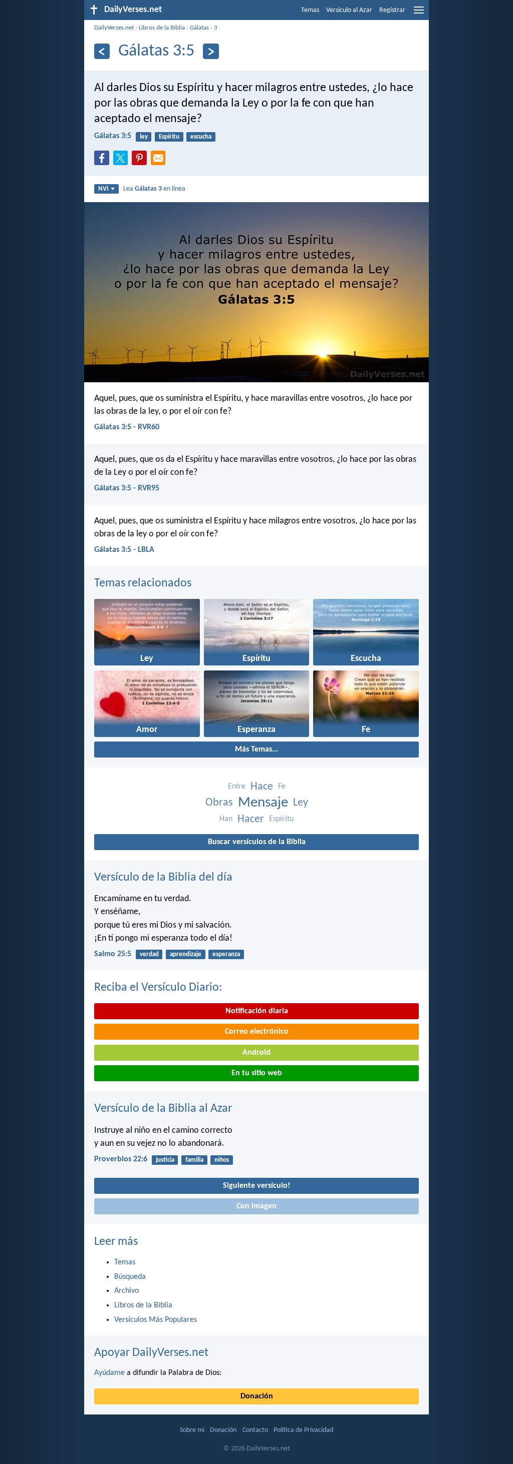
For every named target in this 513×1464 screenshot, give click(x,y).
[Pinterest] (141, 161)
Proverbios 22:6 (120, 1159)
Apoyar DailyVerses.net (151, 1353)
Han (225, 819)
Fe (282, 787)
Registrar (392, 10)
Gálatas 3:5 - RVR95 (126, 488)
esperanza (226, 954)
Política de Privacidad (303, 1430)
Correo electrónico (257, 1032)
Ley (300, 803)
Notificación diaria (256, 1011)
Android (256, 1053)
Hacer (250, 819)
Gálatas (199, 28)
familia (194, 1160)
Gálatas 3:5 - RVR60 (126, 427)
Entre (236, 787)
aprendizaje (185, 954)
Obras (219, 803)
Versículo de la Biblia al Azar (163, 1109)
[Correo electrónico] (160, 161)
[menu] (419, 14)
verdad (149, 954)
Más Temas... (256, 750)
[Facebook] (103, 161)
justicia (165, 1160)
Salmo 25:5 (112, 954)
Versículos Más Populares (155, 1320)
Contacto (255, 1430)
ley (144, 137)
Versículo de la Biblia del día (163, 878)
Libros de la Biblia (162, 28)
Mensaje (263, 803)
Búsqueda (130, 1277)
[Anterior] (102, 51)
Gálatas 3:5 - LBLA (124, 550)
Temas (310, 10)
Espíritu (169, 137)
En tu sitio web (256, 1073)
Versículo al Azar (349, 10)
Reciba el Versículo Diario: (158, 988)
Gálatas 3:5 (112, 136)
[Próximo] (210, 51)
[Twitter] (122, 161)
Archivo (126, 1291)
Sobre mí (192, 1430)
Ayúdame (109, 1373)
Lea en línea (154, 189)
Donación (256, 1396)
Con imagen (256, 1206)
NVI (103, 189)
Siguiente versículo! (256, 1186)
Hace (261, 787)
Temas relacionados (142, 583)
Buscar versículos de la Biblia (257, 842)
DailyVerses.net (114, 28)
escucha (200, 137)
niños (221, 1160)
